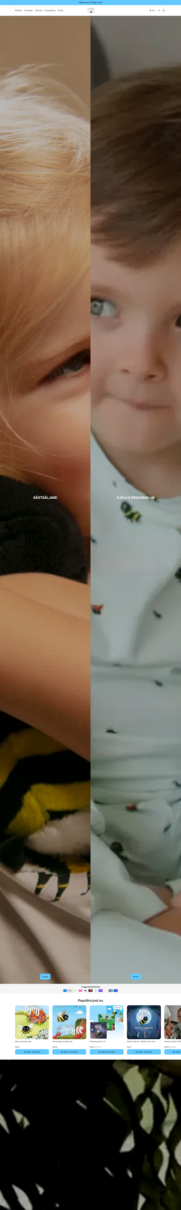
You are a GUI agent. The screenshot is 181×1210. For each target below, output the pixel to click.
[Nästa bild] (163, 2)
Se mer (45, 977)
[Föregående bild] (16, 2)
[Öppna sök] (159, 10)
